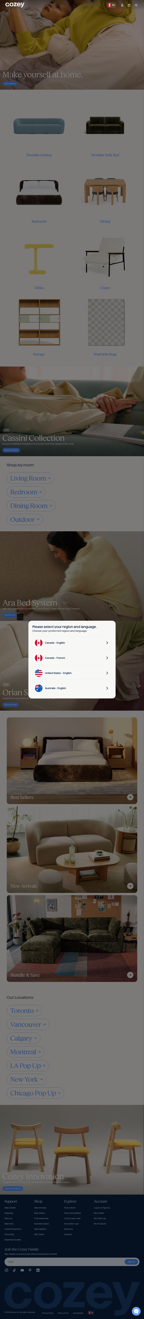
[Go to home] (15, 5)
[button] (111, 5)
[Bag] (129, 5)
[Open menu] (136, 5)
